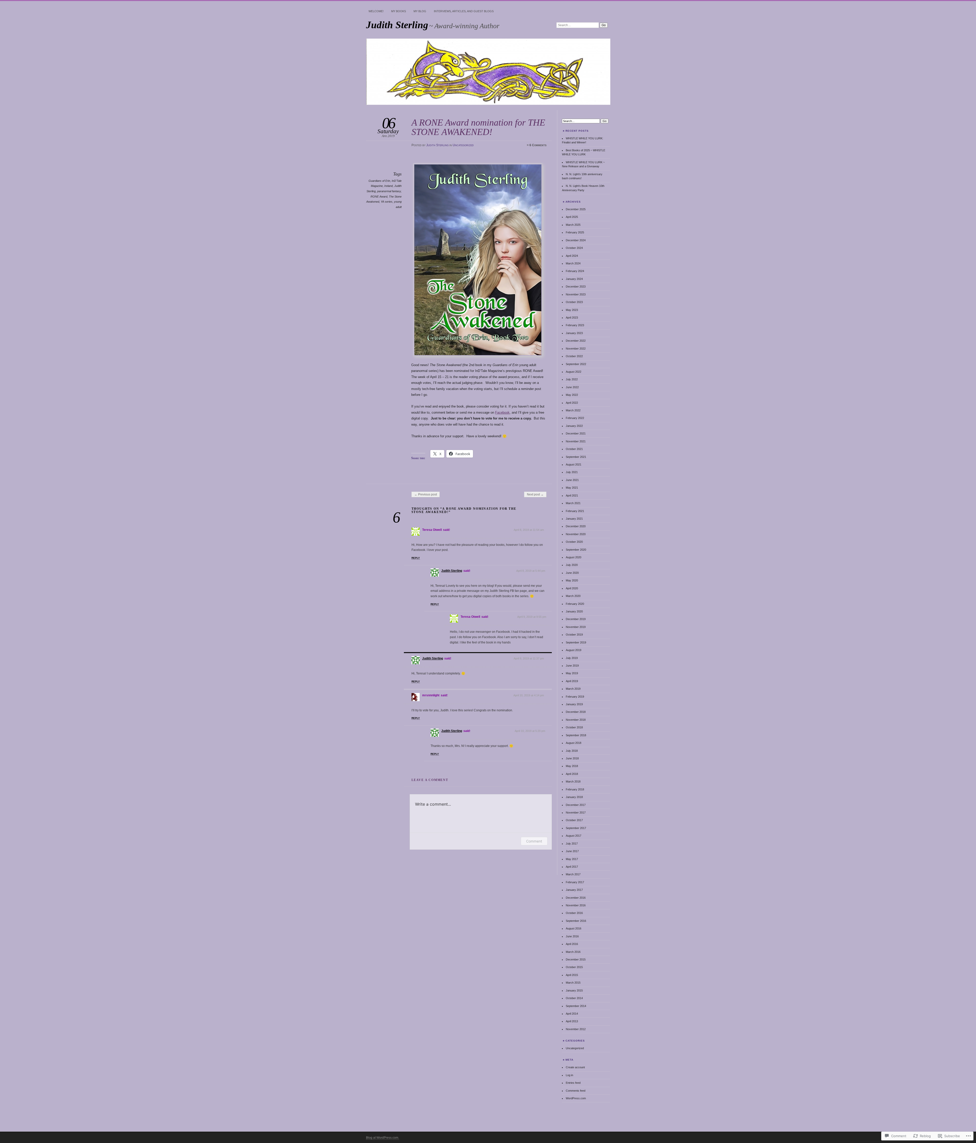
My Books (398, 11)
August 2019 (573, 650)
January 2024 (574, 278)
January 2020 (574, 611)
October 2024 (574, 247)
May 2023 (572, 309)
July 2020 (572, 564)
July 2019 (572, 657)
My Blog (420, 11)
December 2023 (576, 286)
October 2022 (574, 356)
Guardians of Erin (379, 180)
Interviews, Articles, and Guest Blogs (464, 11)
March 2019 (573, 688)
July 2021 (572, 472)
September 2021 (576, 456)
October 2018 (574, 727)
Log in (569, 1075)
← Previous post (425, 494)
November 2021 (576, 441)
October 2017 (574, 820)
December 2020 (576, 526)
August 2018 (573, 742)
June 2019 (572, 665)
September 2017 (576, 828)
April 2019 (572, 681)
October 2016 (574, 912)
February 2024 (575, 271)
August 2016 (573, 928)
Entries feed (573, 1082)
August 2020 (573, 557)
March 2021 (573, 503)
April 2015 (572, 974)
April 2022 (572, 402)
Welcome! (376, 11)
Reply (415, 558)
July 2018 (572, 750)
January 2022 (574, 425)
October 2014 (574, 998)
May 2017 (572, 859)
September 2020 (576, 549)
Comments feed (575, 1090)
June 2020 (572, 572)
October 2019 (574, 634)
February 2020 (575, 603)
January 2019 (574, 704)
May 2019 (572, 673)
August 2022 (573, 371)
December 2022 (576, 340)
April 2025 (572, 216)
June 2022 (572, 387)
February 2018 (575, 789)
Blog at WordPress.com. (382, 1137)
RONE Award (379, 196)
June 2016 (572, 936)
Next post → (535, 494)
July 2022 (572, 379)
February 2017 (575, 882)
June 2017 (572, 851)
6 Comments (537, 145)
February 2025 (575, 232)
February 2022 (575, 417)
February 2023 (575, 325)
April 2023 (572, 317)
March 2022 (573, 410)
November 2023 (576, 294)
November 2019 (576, 626)
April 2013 (572, 1021)
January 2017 (574, 889)
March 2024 (573, 263)
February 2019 (575, 696)
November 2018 (576, 719)
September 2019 (576, 642)
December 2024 (576, 240)
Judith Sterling (397, 24)
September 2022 (576, 364)
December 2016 (576, 897)
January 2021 (574, 518)
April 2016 (572, 943)
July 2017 (572, 843)
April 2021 (572, 495)
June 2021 (572, 480)
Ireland (388, 185)
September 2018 (576, 735)
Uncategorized (463, 145)
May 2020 (572, 580)
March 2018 (573, 781)
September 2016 (576, 920)
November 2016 (576, 905)
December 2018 (576, 711)
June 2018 (572, 758)
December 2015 (576, 959)
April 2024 (572, 255)
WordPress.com (576, 1098)
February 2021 (575, 511)
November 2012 (576, 1029)
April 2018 (572, 773)
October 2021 (574, 448)
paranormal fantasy (389, 191)
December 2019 (576, 619)
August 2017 (573, 835)
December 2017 (576, 804)
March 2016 (573, 951)
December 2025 (576, 209)
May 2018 (572, 766)
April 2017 (572, 866)
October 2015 (574, 967)
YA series (386, 201)
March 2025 (573, 224)
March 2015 (573, 982)
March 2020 (573, 595)
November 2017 (576, 812)
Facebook (502, 412)
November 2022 (576, 348)
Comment (534, 841)
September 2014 (576, 1005)
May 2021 (572, 487)
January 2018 (574, 797)
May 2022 (572, 394)
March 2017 (573, 874)
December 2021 (576, 433)
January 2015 (574, 990)
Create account (575, 1067)
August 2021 (573, 464)
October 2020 (574, 541)
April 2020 (572, 588)
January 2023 (574, 333)
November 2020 (576, 534)
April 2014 (572, 1013)
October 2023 (574, 302)
